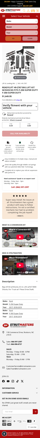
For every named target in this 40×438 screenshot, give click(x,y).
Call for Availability (20, 133)
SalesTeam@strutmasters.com (18, 369)
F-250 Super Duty (16, 304)
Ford (11, 301)
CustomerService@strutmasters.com (21, 366)
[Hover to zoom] (20, 62)
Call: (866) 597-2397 (20, 187)
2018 (15, 307)
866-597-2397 (28, 6)
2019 (20, 307)
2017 (11, 307)
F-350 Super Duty (16, 313)
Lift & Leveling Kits (8, 83)
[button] (33, 10)
